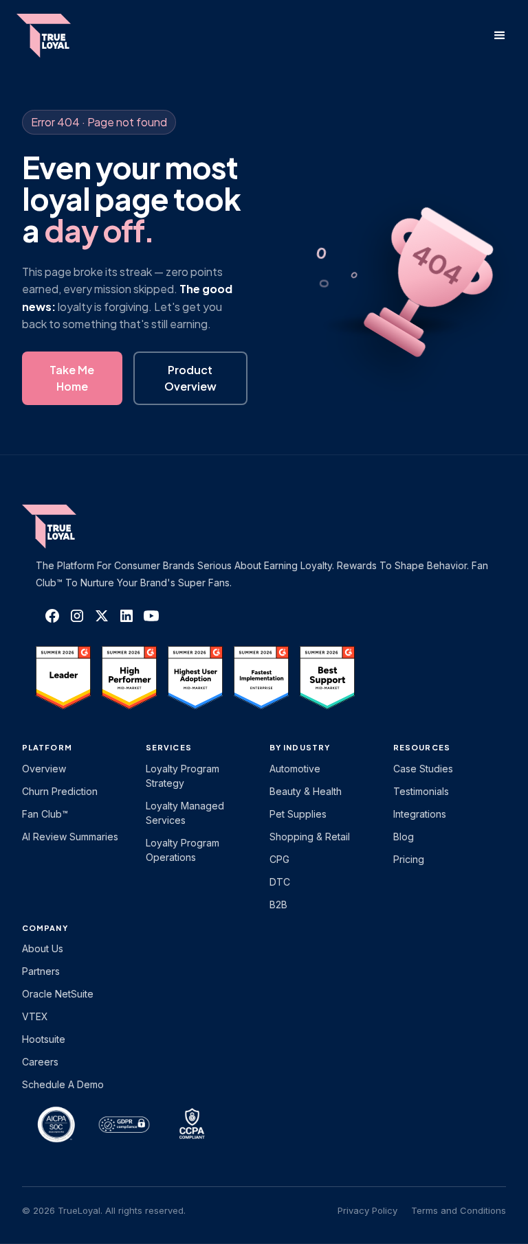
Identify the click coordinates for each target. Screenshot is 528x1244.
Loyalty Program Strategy (182, 776)
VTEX (35, 1016)
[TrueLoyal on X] (102, 616)
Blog (403, 836)
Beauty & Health (306, 791)
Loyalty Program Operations (182, 850)
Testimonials (421, 791)
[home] (57, 36)
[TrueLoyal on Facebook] (52, 616)
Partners (41, 971)
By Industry (300, 747)
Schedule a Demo (63, 1084)
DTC (280, 882)
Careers (40, 1062)
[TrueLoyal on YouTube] (151, 616)
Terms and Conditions (458, 1210)
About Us (42, 948)
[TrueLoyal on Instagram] (77, 616)
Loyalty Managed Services (185, 813)
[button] (500, 35)
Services (169, 747)
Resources (421, 747)
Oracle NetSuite (58, 994)
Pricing (408, 859)
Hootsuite (43, 1039)
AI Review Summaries (70, 836)
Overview (44, 768)
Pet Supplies (298, 814)
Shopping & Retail (310, 836)
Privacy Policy (367, 1210)
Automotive (295, 768)
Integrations (419, 814)
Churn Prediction (60, 791)
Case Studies (423, 768)
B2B (278, 904)
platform (47, 747)
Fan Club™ (45, 814)
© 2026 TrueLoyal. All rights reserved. (104, 1210)
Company (45, 927)
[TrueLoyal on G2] (63, 677)
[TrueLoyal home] (70, 527)
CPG (279, 859)
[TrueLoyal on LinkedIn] (126, 616)
